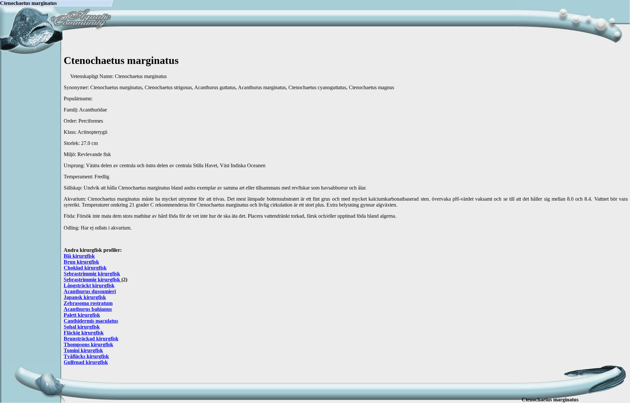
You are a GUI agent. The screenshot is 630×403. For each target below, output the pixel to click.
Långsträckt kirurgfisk (89, 285)
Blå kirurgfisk (79, 256)
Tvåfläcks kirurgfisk (86, 356)
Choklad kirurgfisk (85, 268)
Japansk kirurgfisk (85, 297)
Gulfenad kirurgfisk (86, 362)
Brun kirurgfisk (81, 262)
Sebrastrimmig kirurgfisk (92, 273)
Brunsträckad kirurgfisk (91, 338)
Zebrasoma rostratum (88, 303)
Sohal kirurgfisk (82, 327)
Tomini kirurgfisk (83, 350)
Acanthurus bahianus (88, 309)
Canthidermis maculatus (91, 321)
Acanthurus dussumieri (90, 291)
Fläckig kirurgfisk (84, 332)
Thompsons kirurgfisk (88, 344)
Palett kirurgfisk (82, 315)
